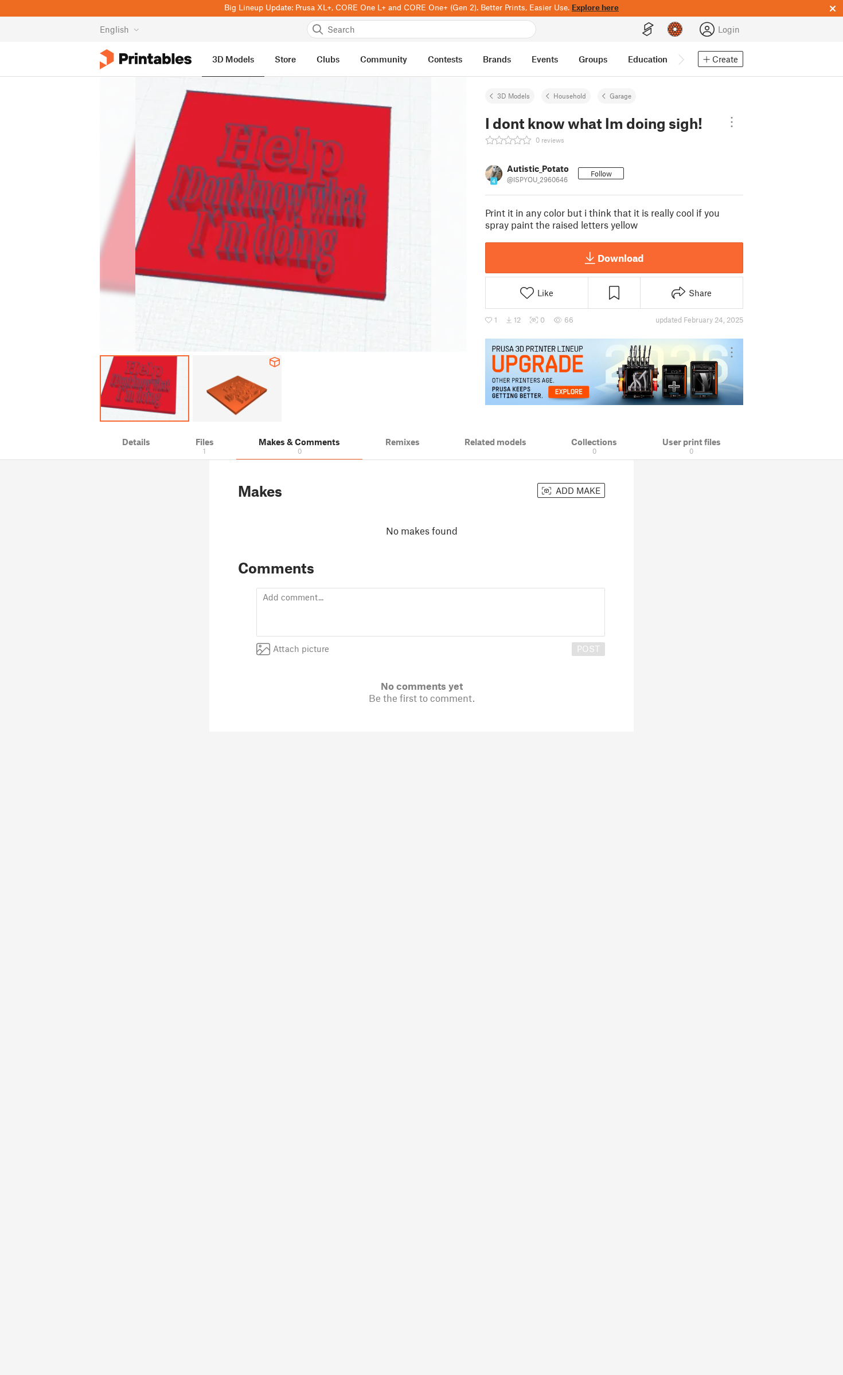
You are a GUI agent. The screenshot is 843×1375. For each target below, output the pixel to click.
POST (588, 648)
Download (620, 258)
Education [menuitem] (648, 59)
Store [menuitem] (285, 59)
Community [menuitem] (383, 59)
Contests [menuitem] (445, 59)
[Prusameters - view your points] (675, 29)
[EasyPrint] (648, 29)
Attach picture (301, 648)
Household (569, 96)
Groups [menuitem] (593, 59)
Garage (620, 96)
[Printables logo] (146, 59)
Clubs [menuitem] (328, 59)
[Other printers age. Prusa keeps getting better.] (614, 372)
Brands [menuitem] (497, 59)
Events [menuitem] (545, 59)
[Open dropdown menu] (731, 122)
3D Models (513, 96)
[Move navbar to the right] (680, 59)
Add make (576, 490)
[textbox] (430, 612)
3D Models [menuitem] (233, 59)
